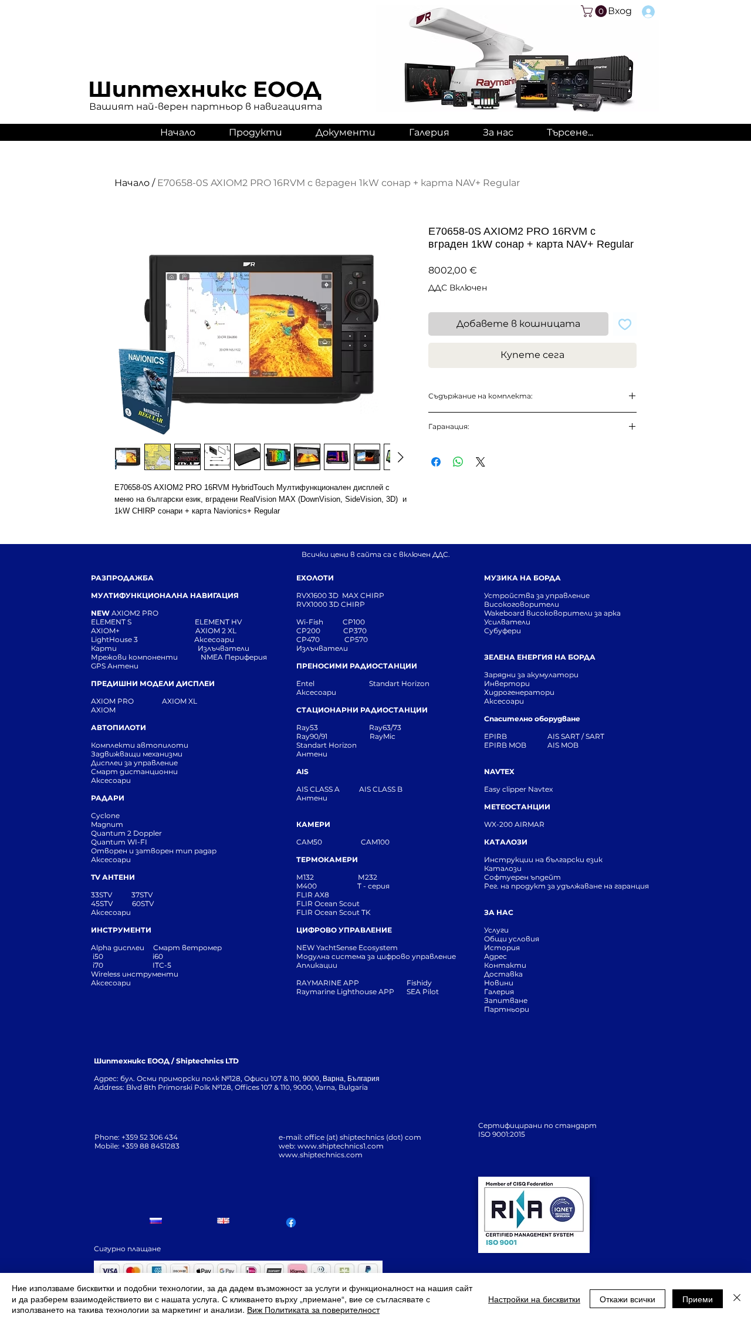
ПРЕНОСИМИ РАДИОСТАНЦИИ (356, 665)
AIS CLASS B (380, 789)
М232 (367, 877)
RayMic (382, 736)
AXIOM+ (143, 630)
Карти (104, 648)
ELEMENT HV (219, 621)
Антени (311, 753)
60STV (142, 903)
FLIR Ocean (316, 912)
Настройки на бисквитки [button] (534, 1299)
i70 (98, 965)
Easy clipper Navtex (518, 789)
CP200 (318, 630)
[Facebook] (291, 1222)
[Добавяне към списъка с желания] (625, 324)
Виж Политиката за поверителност (313, 1309)
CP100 (357, 621)
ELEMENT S (112, 621)
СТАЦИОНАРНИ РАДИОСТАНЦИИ (362, 709)
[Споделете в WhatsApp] (458, 462)
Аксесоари (214, 639)
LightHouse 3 (142, 639)
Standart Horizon (399, 683)
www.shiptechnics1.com (340, 1145)
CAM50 (328, 841)
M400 (306, 885)
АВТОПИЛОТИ (118, 727)
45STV (102, 903)
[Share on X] (480, 462)
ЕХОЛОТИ (315, 577)
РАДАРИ (107, 797)
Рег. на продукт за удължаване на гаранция (566, 885)
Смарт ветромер (186, 947)
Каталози (503, 868)
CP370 (355, 630)
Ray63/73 (385, 727)
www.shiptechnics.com (321, 1154)
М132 (305, 877)
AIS (302, 771)
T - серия (375, 885)
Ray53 (310, 727)
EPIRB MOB (505, 745)
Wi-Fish (319, 621)
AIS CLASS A (318, 789)
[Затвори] (737, 1298)
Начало (132, 182)
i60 (158, 956)
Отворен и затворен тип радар (153, 850)
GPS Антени (115, 665)
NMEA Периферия (234, 657)
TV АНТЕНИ (113, 877)
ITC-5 (162, 965)
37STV (142, 894)
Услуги (496, 930)
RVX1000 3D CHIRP (330, 604)
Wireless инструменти (134, 974)
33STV (102, 894)
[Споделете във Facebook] (436, 462)
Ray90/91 (311, 736)
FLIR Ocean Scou (326, 903)
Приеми (697, 1299)
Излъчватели (322, 648)
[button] (595, 11)
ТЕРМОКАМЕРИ (327, 859)
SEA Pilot (424, 991)
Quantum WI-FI (120, 841)
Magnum (107, 824)
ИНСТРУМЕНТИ (121, 930)
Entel (306, 683)
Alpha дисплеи (117, 947)
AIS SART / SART (575, 736)
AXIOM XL (167, 701)
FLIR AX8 (312, 894)
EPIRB (498, 736)
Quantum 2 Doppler (126, 833)
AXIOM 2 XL (217, 630)
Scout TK (355, 912)
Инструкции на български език (564, 859)
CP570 (357, 639)
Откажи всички (627, 1299)
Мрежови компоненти (134, 657)
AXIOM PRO (112, 701)
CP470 (320, 639)
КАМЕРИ (313, 824)
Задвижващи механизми (136, 753)
